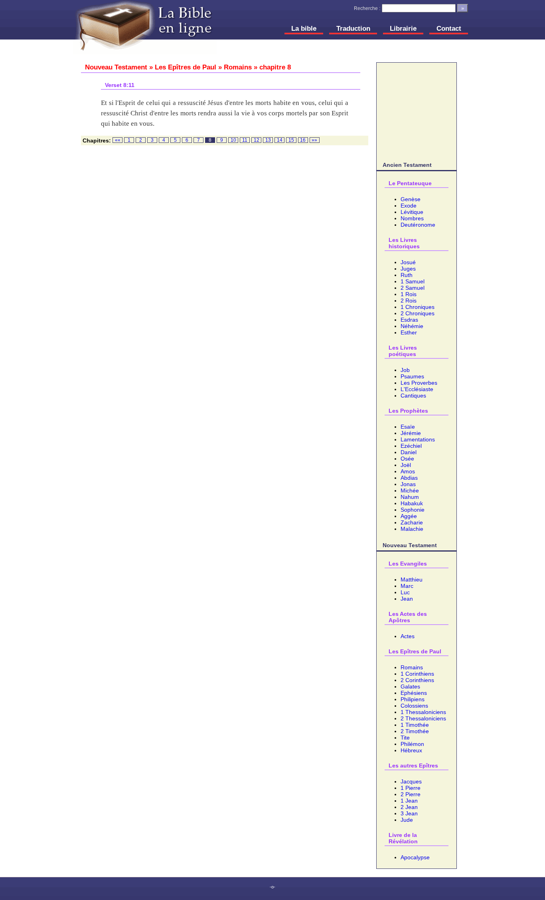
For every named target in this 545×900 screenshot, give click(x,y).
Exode (409, 205)
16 (303, 140)
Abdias (409, 478)
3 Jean (409, 813)
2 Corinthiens (417, 680)
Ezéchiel (411, 446)
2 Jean (409, 807)
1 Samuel (413, 281)
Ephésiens (414, 693)
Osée (407, 458)
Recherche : (367, 8)
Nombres (412, 218)
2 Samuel (413, 288)
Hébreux (411, 750)
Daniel (409, 452)
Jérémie (411, 433)
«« (117, 140)
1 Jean (409, 800)
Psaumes (412, 376)
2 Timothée (415, 731)
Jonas (408, 484)
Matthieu (412, 579)
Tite (405, 737)
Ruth (407, 275)
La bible (303, 28)
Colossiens (414, 705)
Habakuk (412, 503)
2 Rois (409, 300)
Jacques (411, 781)
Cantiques (413, 395)
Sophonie (413, 509)
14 (279, 140)
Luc (405, 592)
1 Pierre (411, 788)
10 (233, 140)
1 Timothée (415, 725)
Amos (408, 471)
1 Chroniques (417, 307)
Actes (408, 636)
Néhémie (412, 326)
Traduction (353, 28)
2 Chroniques (417, 313)
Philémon (412, 744)
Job (405, 370)
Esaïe (408, 426)
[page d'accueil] (145, 27)
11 (244, 140)
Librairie (403, 28)
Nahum (410, 497)
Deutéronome (418, 225)
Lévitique (412, 212)
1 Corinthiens (417, 674)
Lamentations (418, 439)
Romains (412, 667)
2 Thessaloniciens (423, 718)
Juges (408, 268)
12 (256, 140)
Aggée (409, 516)
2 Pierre (411, 794)
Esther (409, 332)
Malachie (412, 529)
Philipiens (413, 699)
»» (314, 140)
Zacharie (412, 522)
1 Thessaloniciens (423, 712)
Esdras (409, 319)
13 (268, 140)
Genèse (411, 199)
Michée (410, 490)
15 (291, 140)
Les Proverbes (419, 383)
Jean (407, 598)
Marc (407, 586)
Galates (410, 686)
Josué (408, 262)
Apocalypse (415, 857)
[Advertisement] (416, 110)
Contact (448, 28)
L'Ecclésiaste (417, 389)
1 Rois (409, 294)
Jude (407, 820)
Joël (406, 465)
